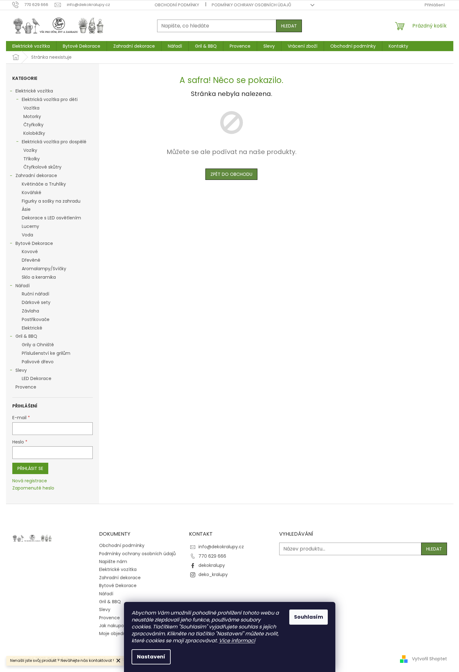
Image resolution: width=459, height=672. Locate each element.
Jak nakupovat (115, 625)
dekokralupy (211, 565)
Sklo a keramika (39, 277)
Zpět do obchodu (231, 174)
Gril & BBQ (26, 336)
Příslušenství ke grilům (46, 353)
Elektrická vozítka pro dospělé (54, 142)
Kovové (30, 251)
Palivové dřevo (38, 362)
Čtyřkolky (33, 125)
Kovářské (31, 192)
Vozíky (30, 150)
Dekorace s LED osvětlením (51, 218)
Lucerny (30, 226)
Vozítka (31, 108)
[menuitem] (31, 46)
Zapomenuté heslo (33, 488)
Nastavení (151, 656)
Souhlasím (308, 617)
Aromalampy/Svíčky (44, 268)
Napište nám (113, 561)
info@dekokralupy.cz (221, 547)
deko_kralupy (213, 574)
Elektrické (32, 328)
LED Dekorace (36, 378)
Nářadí (22, 285)
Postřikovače (36, 319)
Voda (27, 235)
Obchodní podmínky (177, 5)
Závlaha (30, 311)
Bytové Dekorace (34, 243)
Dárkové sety (36, 302)
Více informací (237, 640)
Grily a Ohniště (38, 345)
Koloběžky (34, 133)
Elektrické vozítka (34, 91)
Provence (25, 387)
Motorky (32, 116)
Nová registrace (29, 481)
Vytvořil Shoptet (429, 659)
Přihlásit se (30, 468)
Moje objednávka (117, 633)
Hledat (289, 26)
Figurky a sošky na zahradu (51, 201)
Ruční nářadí (35, 294)
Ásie (26, 209)
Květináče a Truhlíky (44, 184)
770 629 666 (212, 556)
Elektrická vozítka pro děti (50, 99)
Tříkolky (31, 159)
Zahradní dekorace (36, 175)
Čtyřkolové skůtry (42, 167)
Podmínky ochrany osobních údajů (251, 5)
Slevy (21, 370)
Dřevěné (31, 260)
